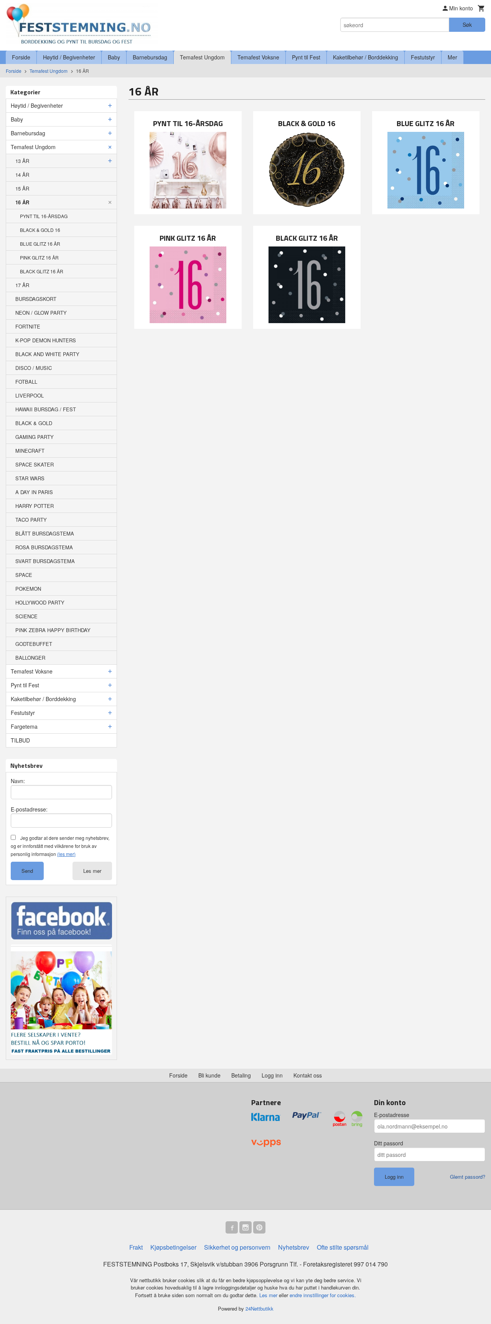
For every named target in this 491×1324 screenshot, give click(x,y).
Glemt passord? (467, 1176)
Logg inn (272, 1075)
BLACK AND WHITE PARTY (47, 354)
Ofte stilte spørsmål (343, 1247)
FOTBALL (26, 381)
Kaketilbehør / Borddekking (365, 57)
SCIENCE (26, 616)
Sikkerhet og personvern (237, 1247)
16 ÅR (22, 202)
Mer (452, 57)
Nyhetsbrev (293, 1247)
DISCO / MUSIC (33, 367)
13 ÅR (22, 160)
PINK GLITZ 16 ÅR (39, 257)
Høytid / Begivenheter (69, 57)
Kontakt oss (307, 1075)
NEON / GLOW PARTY (41, 312)
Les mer (92, 870)
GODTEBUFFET (33, 643)
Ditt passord (388, 1143)
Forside (21, 57)
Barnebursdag (150, 57)
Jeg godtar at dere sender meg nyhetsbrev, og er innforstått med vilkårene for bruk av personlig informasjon (60, 845)
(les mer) (66, 854)
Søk (467, 24)
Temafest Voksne (258, 57)
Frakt (136, 1247)
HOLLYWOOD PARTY (39, 602)
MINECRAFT (29, 450)
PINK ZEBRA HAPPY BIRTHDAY (53, 630)
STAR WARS (29, 478)
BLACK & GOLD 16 (40, 230)
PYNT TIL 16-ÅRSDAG (44, 216)
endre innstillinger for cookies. (323, 1295)
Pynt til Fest (306, 57)
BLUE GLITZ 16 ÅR (40, 243)
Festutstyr (423, 57)
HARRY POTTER (34, 505)
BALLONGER (30, 657)
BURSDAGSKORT (35, 298)
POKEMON (28, 588)
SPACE (23, 574)
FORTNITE (27, 326)
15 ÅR (22, 188)
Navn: (18, 781)
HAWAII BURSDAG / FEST (45, 409)
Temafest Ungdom (202, 57)
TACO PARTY (31, 519)
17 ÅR (22, 285)
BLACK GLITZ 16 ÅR (41, 271)
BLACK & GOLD (33, 423)
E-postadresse (391, 1115)
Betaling (241, 1075)
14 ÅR (22, 174)
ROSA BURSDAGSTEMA (44, 547)
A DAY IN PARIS (34, 492)
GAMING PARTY (34, 436)
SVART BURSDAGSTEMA (45, 561)
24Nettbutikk (260, 1308)
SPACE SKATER (34, 464)
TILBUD (20, 740)
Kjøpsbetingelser (173, 1247)
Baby (114, 57)
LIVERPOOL (29, 395)
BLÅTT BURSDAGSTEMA (44, 533)
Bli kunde (209, 1075)
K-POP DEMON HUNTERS (45, 340)
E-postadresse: (29, 809)
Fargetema (24, 726)
